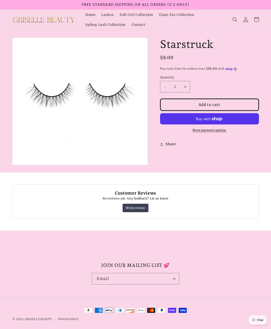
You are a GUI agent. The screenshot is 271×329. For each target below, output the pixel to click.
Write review (135, 208)
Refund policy (68, 319)
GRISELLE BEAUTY (38, 319)
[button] (235, 19)
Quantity (167, 77)
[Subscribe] (173, 278)
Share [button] (171, 144)
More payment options (209, 130)
